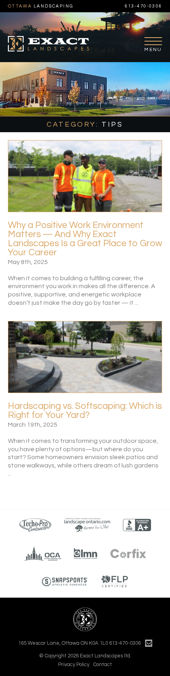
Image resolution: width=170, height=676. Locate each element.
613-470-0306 (143, 6)
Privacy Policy (73, 664)
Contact (102, 664)
